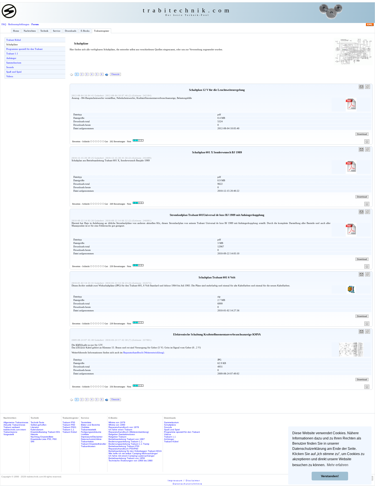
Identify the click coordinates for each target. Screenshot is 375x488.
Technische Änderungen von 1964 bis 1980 (131, 460)
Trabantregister (101, 30)
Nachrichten (30, 30)
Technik (44, 30)
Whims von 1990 (117, 425)
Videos (9, 76)
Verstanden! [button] (330, 476)
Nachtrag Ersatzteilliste (42, 437)
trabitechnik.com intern (14, 429)
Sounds (10, 67)
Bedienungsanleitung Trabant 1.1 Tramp (129, 444)
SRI (32, 441)
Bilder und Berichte (90, 425)
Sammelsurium (13, 62)
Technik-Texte (37, 422)
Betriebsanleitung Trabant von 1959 (127, 458)
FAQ (4, 24)
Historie (34, 434)
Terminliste (86, 422)
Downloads (70, 30)
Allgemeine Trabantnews (15, 422)
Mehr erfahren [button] (337, 465)
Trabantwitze (87, 441)
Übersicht (115, 74)
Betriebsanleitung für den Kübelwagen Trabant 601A (135, 451)
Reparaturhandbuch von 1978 (124, 427)
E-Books (85, 30)
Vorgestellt (8, 434)
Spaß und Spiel (13, 71)
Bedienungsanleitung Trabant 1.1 (125, 441)
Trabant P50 (68, 422)
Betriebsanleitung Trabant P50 (124, 446)
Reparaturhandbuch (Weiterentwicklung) (143, 352)
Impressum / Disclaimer (184, 480)
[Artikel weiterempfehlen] (361, 86)
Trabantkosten (88, 446)
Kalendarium (37, 429)
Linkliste (85, 434)
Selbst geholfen (38, 425)
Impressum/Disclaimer (91, 437)
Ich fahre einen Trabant (120, 429)
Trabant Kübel (13, 40)
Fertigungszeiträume (91, 432)
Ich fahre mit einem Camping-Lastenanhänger (132, 456)
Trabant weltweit (11, 427)
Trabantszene (10, 432)
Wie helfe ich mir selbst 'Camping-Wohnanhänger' (133, 453)
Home (16, 30)
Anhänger (11, 58)
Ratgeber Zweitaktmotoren (122, 434)
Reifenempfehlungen (18, 24)
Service (56, 30)
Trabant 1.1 (12, 53)
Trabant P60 (68, 425)
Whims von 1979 (117, 422)
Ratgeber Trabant (117, 437)
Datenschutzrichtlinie (91, 439)
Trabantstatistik (88, 429)
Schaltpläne (12, 44)
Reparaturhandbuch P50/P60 (123, 448)
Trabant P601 (69, 427)
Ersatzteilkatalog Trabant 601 (45, 432)
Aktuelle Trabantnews (14, 425)
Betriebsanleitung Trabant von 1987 (127, 439)
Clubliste (85, 427)
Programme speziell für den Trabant (24, 49)
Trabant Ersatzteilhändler (93, 444)
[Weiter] (107, 75)
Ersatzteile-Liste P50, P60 (44, 439)
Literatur (35, 427)
